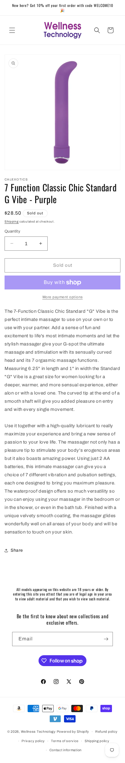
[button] (12, 30)
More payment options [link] (62, 297)
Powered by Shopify (73, 731)
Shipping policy (97, 741)
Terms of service (65, 741)
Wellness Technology (38, 731)
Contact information (65, 750)
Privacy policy (33, 741)
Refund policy (106, 731)
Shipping (12, 221)
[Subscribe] (106, 639)
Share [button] (17, 550)
